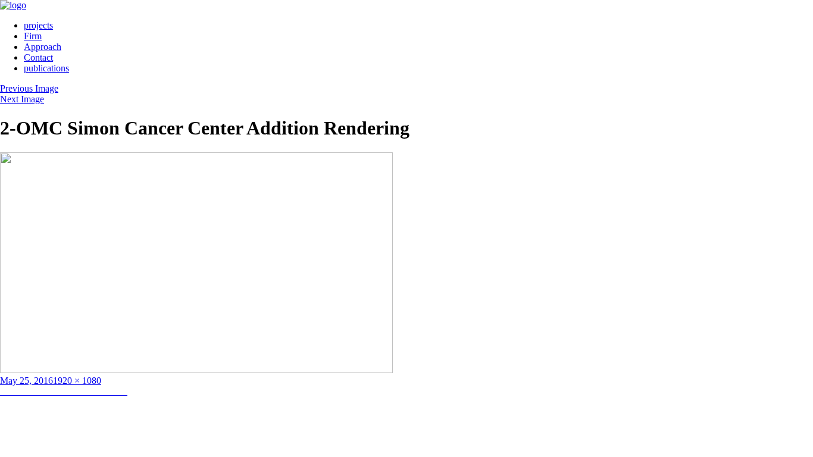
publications (46, 68)
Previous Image (29, 88)
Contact (38, 57)
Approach (42, 47)
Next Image (22, 99)
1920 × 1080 (77, 380)
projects (38, 25)
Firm (33, 36)
